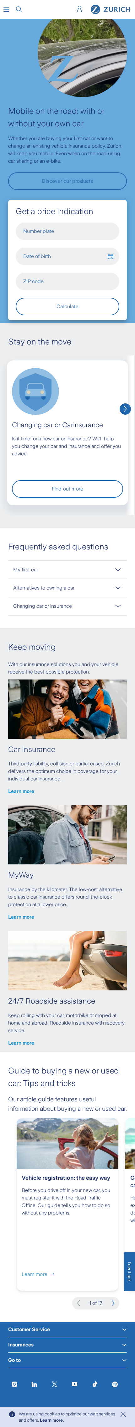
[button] (6, 9)
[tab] (67, 569)
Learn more (21, 791)
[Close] (123, 1414)
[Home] (110, 9)
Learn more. (52, 1420)
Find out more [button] (68, 488)
